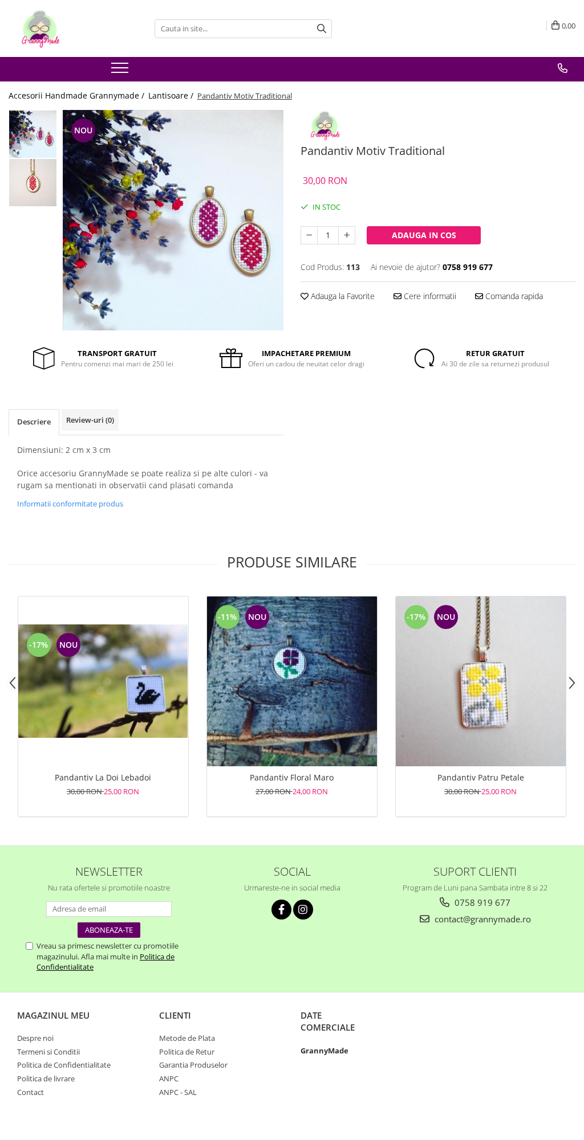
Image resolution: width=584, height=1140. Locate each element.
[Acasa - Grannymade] (66, 28)
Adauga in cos (424, 235)
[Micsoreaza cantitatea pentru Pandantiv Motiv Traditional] (309, 235)
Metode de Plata (187, 1038)
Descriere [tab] (34, 421)
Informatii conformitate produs (70, 504)
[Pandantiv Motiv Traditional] (173, 220)
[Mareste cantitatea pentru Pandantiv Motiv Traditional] (346, 235)
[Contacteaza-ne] (562, 68)
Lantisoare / (172, 95)
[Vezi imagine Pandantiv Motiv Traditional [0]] (32, 134)
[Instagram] (303, 910)
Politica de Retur (186, 1052)
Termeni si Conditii (48, 1052)
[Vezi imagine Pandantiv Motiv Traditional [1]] (32, 182)
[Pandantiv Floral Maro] (292, 681)
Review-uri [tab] (90, 420)
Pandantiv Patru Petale (480, 777)
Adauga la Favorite (342, 296)
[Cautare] (321, 28)
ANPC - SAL (178, 1092)
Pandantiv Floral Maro (292, 777)
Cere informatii (429, 296)
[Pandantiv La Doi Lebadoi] (103, 681)
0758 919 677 (481, 902)
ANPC (169, 1078)
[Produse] (121, 71)
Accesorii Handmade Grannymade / (78, 95)
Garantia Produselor (193, 1065)
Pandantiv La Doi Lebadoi (103, 777)
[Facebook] (281, 910)
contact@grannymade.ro (481, 919)
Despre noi (35, 1038)
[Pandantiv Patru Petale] (481, 681)
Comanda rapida (513, 296)
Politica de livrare (46, 1078)
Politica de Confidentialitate (64, 1065)
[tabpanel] (173, 220)
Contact (30, 1092)
